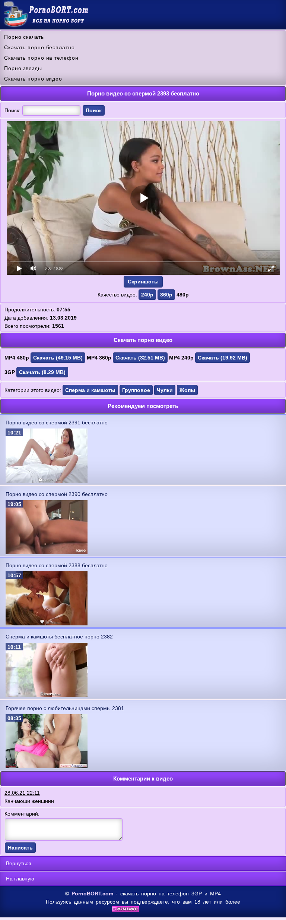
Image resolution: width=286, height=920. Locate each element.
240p (147, 295)
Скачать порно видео (33, 79)
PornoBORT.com (92, 894)
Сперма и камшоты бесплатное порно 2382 (59, 637)
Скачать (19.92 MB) (222, 358)
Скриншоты (143, 282)
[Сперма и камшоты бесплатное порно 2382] (47, 695)
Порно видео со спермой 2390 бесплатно (57, 494)
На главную (20, 879)
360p (166, 295)
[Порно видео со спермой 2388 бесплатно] (47, 624)
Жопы (187, 390)
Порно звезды (23, 68)
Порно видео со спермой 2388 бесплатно (57, 565)
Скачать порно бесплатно (39, 47)
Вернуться (18, 863)
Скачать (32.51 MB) (140, 358)
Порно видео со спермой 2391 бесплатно (57, 423)
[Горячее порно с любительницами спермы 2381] (47, 766)
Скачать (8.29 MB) (42, 372)
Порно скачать (24, 37)
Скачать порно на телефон (41, 58)
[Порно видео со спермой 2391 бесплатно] (47, 481)
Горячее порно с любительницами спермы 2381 (65, 708)
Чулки (165, 390)
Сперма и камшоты (90, 390)
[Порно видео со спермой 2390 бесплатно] (47, 552)
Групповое (136, 390)
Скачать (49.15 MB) (58, 358)
